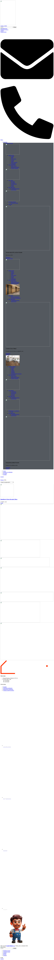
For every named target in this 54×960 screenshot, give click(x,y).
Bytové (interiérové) (15, 296)
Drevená (13, 395)
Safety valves (14, 166)
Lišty (12, 412)
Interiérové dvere (9, 143)
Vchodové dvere (9, 258)
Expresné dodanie (12, 201)
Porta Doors (13, 158)
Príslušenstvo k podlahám (13, 410)
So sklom (13, 182)
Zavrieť (2, 476)
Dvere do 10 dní (14, 203)
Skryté (12, 185)
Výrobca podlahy (12, 366)
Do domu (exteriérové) (16, 298)
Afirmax (13, 371)
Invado (12, 160)
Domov (2, 480)
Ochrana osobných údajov (8, 690)
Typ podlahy (11, 390)
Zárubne (10, 204)
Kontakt (5, 686)
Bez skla (13, 181)
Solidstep (13, 372)
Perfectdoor (13, 163)
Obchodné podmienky (7, 688)
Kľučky (7, 468)
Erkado (12, 156)
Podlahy (7, 354)
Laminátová (13, 391)
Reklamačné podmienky (8, 689)
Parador (12, 367)
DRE (12, 157)
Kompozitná (13, 392)
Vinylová (13, 394)
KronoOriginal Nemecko (16, 373)
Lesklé (12, 186)
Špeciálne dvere (11, 187)
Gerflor (12, 370)
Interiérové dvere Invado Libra (9, 499)
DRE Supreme (14, 162)
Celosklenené (14, 184)
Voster (12, 161)
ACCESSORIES (12, 164)
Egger (12, 369)
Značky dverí (11, 155)
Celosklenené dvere (15, 188)
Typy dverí (10, 180)
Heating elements (14, 168)
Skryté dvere (13, 189)
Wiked (12, 271)
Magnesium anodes (15, 167)
